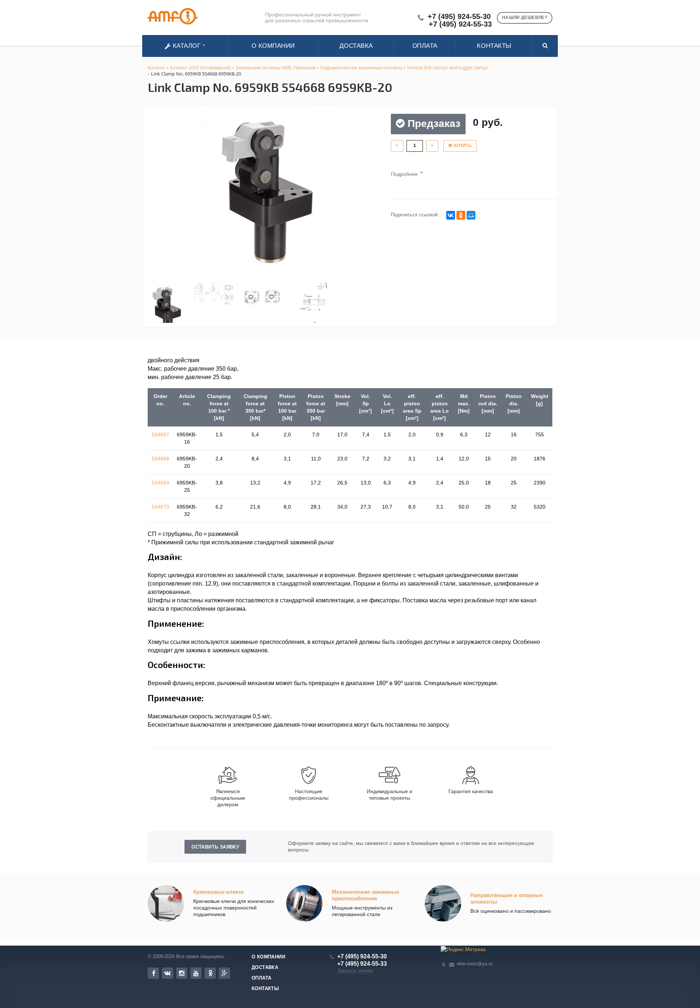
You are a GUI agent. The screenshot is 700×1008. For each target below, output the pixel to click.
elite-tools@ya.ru (475, 963)
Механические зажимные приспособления (365, 895)
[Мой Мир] (471, 215)
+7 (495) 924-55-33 (460, 24)
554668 (160, 458)
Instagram (181, 973)
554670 (160, 507)
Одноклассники (210, 973)
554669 (160, 483)
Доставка (356, 45)
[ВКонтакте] (450, 215)
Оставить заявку (215, 847)
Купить (462, 145)
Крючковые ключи (218, 892)
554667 (160, 434)
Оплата (425, 45)
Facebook (153, 973)
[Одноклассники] (460, 215)
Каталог (187, 45)
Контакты (494, 45)
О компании (273, 45)
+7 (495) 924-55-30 (459, 16)
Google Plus (224, 973)
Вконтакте (167, 973)
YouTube (196, 973)
